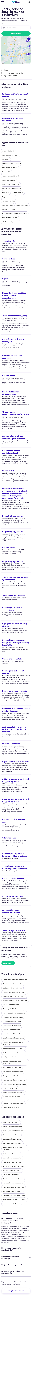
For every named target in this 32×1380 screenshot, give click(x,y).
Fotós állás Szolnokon (11, 1005)
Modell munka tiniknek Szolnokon (15, 980)
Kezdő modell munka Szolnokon (14, 1013)
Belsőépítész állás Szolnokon (13, 1038)
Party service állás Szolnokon (13, 1076)
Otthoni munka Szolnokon (12, 1158)
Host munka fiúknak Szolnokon (14, 1080)
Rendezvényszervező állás (12, 73)
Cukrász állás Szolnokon (12, 1021)
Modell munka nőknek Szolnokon (14, 992)
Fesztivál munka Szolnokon (13, 1017)
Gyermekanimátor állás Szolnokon (11, 1098)
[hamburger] (2, 2)
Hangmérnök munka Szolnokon (14, 996)
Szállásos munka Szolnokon (13, 1072)
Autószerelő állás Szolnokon (13, 1166)
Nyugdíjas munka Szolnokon (13, 1162)
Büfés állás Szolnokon (11, 1107)
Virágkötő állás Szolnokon (12, 988)
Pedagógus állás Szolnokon (13, 1131)
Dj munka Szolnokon (10, 1088)
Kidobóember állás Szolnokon (13, 1049)
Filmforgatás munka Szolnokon (14, 1084)
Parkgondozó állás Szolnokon (14, 1057)
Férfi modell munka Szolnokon (14, 1053)
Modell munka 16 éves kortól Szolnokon (13, 1043)
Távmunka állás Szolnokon (12, 1143)
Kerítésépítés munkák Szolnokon (14, 1200)
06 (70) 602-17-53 (16, 1291)
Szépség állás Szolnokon (12, 1139)
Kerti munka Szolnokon (11, 1154)
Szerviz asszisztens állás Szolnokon (12, 1062)
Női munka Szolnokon (11, 1175)
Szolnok (4, 70)
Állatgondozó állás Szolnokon (14, 1195)
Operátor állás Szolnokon (12, 1025)
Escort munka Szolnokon (12, 1067)
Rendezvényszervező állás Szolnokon (12, 1148)
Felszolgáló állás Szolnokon (13, 1009)
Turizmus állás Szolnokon (12, 1170)
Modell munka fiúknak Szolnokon (14, 1034)
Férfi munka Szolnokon (11, 1122)
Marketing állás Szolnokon (12, 1191)
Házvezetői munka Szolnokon (13, 1187)
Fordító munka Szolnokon (12, 1126)
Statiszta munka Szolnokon (13, 984)
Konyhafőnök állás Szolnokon (13, 1092)
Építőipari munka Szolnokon (13, 1179)
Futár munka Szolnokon (11, 1135)
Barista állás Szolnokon (11, 1030)
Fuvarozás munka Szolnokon (13, 1183)
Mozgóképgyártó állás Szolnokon (15, 1000)
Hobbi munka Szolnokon (11, 1204)
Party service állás (9, 76)
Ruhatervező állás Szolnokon (13, 1103)
